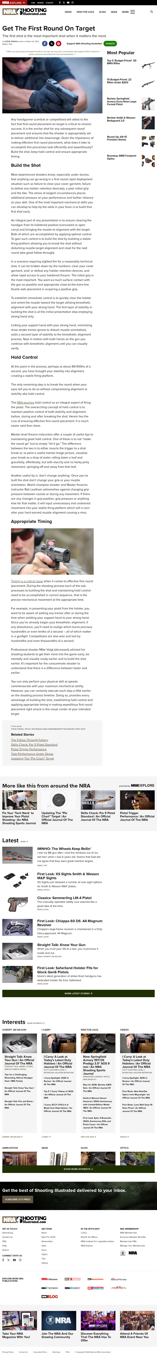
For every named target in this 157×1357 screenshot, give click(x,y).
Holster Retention (64, 1072)
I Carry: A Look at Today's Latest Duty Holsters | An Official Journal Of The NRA (58, 1061)
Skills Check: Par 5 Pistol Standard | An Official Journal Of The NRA (98, 816)
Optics (46, 889)
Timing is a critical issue (27, 581)
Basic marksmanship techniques (59, 729)
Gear (114, 12)
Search (5, 1250)
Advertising (7, 1232)
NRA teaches (25, 402)
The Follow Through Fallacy (29, 740)
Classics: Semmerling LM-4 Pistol (64, 898)
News (68, 12)
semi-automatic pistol (15, 1069)
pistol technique (33, 729)
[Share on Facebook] (44, 42)
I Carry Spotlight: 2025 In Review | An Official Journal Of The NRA (57, 1081)
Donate (49, 2)
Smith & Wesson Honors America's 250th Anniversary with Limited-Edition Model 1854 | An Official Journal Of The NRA (97, 1105)
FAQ (4, 1241)
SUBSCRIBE (17, 1199)
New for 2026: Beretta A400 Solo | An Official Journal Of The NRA (97, 1088)
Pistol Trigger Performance (29, 749)
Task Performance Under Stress (32, 754)
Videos (124, 1030)
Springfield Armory (93, 1076)
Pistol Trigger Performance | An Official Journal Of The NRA (137, 816)
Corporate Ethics (40, 1352)
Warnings (56, 1352)
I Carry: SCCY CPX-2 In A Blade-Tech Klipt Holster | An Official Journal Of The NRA (58, 1108)
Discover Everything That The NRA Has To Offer (96, 1337)
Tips (10, 44)
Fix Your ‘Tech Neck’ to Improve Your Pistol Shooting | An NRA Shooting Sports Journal (19, 818)
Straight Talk (11, 1066)
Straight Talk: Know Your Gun (61, 945)
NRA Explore (87, 1245)
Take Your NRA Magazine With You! (16, 1335)
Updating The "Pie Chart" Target (32, 758)
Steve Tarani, (17, 729)
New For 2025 (85, 12)
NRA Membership (128, 1232)
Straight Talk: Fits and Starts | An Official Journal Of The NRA (19, 1104)
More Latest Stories (91, 993)
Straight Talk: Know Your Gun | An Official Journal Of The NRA (19, 1060)
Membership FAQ (128, 1241)
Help (4, 1245)
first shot (80, 729)
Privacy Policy (7, 1352)
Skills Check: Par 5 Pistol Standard (34, 744)
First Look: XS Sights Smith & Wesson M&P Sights (68, 876)
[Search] (152, 12)
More (23, 841)
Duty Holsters (51, 1070)
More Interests (34, 1023)
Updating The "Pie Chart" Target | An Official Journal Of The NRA (57, 818)
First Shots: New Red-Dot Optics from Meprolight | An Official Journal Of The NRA (136, 1094)
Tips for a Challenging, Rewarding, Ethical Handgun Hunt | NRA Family (19, 1078)
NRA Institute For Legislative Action (97, 1241)
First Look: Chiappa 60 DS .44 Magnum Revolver (69, 923)
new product (89, 1079)
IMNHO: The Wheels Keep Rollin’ (64, 848)
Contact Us (7, 1237)
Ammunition (10, 1148)
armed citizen (26, 1066)
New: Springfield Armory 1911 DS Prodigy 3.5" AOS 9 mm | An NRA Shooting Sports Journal (96, 1065)
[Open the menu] (133, 11)
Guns (102, 12)
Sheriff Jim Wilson (52, 956)
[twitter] (51, 42)
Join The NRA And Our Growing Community (57, 1335)
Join (33, 2)
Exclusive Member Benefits (133, 1237)
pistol (107, 1076)
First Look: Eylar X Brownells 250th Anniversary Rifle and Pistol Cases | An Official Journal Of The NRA (97, 1122)
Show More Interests (95, 1169)
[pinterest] (58, 42)
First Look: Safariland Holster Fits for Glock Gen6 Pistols (67, 970)
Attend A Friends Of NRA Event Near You (134, 1335)
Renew (40, 2)
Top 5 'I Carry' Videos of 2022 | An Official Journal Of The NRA (58, 1094)
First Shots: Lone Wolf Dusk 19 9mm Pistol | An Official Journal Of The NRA (137, 1108)
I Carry (46, 1030)
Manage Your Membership (132, 1245)
